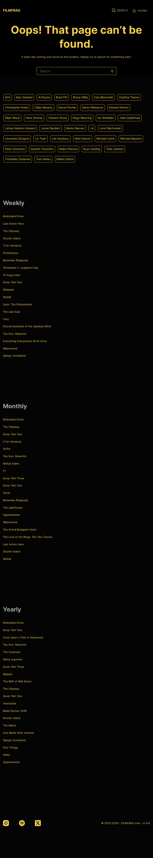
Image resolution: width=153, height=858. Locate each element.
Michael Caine (105, 138)
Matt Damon (83, 138)
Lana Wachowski (110, 128)
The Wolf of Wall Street (17, 681)
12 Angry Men (11, 275)
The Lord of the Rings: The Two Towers (27, 536)
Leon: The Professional (17, 304)
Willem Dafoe (64, 159)
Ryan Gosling (91, 149)
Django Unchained (14, 355)
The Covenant (12, 652)
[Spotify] (22, 823)
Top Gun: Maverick (14, 333)
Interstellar (9, 703)
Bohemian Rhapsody (15, 260)
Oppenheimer (11, 514)
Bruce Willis (80, 97)
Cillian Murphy (43, 107)
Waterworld (10, 348)
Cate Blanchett (103, 97)
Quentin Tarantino (42, 149)
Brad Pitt (61, 97)
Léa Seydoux (60, 138)
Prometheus (10, 252)
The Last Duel (11, 311)
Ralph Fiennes (68, 149)
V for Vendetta (12, 245)
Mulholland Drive (13, 216)
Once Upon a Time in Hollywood (23, 637)
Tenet (6, 492)
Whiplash (8, 289)
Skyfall (7, 297)
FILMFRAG (11, 10)
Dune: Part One (12, 485)
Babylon (8, 674)
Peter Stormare (15, 149)
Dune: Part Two (12, 282)
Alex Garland (24, 97)
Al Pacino (44, 97)
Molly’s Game (11, 463)
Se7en (7, 448)
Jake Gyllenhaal (130, 117)
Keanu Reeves (75, 128)
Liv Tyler (40, 138)
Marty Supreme (12, 659)
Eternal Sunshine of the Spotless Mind (27, 326)
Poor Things (10, 747)
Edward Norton (119, 107)
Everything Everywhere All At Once (25, 341)
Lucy (6, 319)
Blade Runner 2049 (15, 710)
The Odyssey (11, 231)
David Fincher (67, 107)
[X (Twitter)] (38, 823)
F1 (4, 470)
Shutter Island (11, 238)
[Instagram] (6, 823)
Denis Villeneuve (92, 107)
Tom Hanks (43, 159)
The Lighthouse (13, 507)
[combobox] (73, 71)
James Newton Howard (20, 128)
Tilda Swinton (115, 149)
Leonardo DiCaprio (17, 138)
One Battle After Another (18, 732)
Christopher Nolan (16, 107)
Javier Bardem (50, 128)
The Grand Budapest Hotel (19, 529)
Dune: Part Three (13, 478)
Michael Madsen (130, 138)
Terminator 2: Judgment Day (20, 267)
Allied (6, 754)
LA (92, 128)
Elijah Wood (12, 117)
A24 (7, 97)
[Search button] (112, 71)
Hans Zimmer (34, 117)
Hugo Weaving (82, 117)
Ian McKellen (105, 117)
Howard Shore (57, 117)
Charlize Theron (129, 97)
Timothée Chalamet (17, 159)
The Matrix (9, 725)
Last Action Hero (13, 223)
